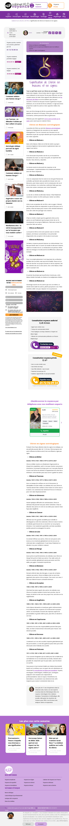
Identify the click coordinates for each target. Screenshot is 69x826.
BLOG (22, 21)
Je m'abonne (14, 315)
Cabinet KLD (15, 21)
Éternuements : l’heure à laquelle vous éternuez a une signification (14, 741)
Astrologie (25, 16)
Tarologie (43, 16)
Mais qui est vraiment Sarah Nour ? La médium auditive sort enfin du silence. (56, 743)
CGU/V (16, 308)
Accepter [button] (41, 824)
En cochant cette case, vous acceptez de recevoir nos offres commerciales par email (15, 311)
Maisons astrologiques (53, 128)
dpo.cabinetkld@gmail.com (11, 327)
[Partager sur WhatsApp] (60, 32)
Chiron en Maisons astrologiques (37, 45)
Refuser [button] (28, 824)
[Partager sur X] (56, 32)
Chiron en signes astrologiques (37, 50)
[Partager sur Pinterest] (53, 32)
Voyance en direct (29, 782)
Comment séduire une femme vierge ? (13, 97)
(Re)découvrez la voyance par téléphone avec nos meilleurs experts (44, 47)
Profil (45, 434)
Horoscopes (17, 16)
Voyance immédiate (11, 785)
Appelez (46, 431)
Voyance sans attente (49, 785)
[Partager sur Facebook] (49, 32)
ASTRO (27, 21)
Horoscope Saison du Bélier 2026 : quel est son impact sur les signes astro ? (35, 743)
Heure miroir (50, 16)
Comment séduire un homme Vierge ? (14, 174)
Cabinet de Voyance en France (52, 779)
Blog (63, 16)
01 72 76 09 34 (12, 50)
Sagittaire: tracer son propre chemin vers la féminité (14, 200)
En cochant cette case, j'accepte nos (13, 307)
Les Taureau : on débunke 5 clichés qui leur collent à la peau (14, 121)
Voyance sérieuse (48, 782)
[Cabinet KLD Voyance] (17, 5)
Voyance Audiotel (10, 779)
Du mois (19, 293)
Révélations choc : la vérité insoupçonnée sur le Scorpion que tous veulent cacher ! (14, 229)
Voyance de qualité (10, 782)
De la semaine (11, 293)
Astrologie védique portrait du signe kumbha (13, 148)
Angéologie (57, 16)
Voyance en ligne (29, 779)
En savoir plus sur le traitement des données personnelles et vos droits (13, 332)
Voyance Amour (28, 785)
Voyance (8, 16)
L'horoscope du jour (12, 289)
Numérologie (34, 16)
